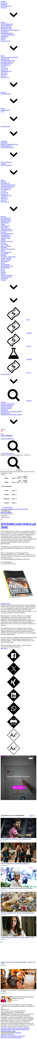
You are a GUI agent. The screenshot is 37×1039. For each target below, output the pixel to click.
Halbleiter (3, 239)
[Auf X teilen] (14, 675)
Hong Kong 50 (5, 77)
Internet (3, 250)
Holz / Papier (4, 244)
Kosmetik (3, 255)
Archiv (2, 111)
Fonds (28, 319)
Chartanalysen (4, 36)
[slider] (3, 518)
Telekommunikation (6, 277)
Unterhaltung (4, 278)
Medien (3, 108)
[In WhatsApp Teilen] (14, 714)
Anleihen (29, 333)
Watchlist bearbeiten (6, 408)
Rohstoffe (3, 272)
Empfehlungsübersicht (7, 33)
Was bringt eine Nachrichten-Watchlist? (11, 411)
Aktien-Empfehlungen (18, 1029)
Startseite (3, 1)
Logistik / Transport (6, 258)
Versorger (3, 280)
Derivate (29, 346)
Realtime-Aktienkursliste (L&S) (9, 144)
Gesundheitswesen (6, 236)
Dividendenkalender (6, 146)
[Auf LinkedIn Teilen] (14, 701)
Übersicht (3, 163)
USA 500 (3, 66)
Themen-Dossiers (5, 41)
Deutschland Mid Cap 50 (7, 62)
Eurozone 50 (4, 69)
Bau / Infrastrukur (5, 219)
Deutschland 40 (5, 59)
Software (3, 273)
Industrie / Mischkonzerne (8, 249)
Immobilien (4, 247)
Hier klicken (4, 648)
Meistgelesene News (6, 28)
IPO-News (4, 38)
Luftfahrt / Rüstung (6, 260)
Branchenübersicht (6, 93)
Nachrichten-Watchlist (7, 405)
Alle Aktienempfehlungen (8, 35)
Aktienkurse (4, 141)
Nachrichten (4, 3)
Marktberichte (4, 31)
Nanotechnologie (5, 264)
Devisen (29, 372)
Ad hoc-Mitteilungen (6, 25)
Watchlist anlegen (5, 413)
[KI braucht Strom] (17, 602)
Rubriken (3, 22)
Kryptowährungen (6, 374)
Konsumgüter (4, 253)
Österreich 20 (4, 74)
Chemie (3, 224)
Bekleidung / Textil (6, 221)
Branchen (3, 92)
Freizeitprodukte (5, 235)
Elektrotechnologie (6, 229)
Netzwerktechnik (5, 267)
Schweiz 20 (4, 72)
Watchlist (29, 400)
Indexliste (3, 181)
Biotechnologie (5, 222)
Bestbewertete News (6, 27)
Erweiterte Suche (5, 126)
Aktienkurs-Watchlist (6, 407)
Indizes (3, 55)
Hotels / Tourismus (6, 246)
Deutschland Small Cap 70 (8, 60)
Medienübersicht (5, 110)
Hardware (3, 243)
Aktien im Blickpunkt (6, 24)
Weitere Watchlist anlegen (8, 403)
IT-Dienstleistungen (6, 252)
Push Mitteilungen (5, 510)
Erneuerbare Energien (7, 230)
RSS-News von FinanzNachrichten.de (11, 1037)
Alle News (4, 7)
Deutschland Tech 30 (6, 63)
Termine (3, 39)
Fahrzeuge (3, 232)
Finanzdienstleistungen (7, 233)
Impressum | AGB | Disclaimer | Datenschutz (13, 1036)
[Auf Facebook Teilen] (14, 661)
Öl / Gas (3, 269)
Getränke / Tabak (5, 238)
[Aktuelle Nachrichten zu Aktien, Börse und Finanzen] (7, 438)
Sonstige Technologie (6, 275)
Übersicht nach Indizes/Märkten (9, 57)
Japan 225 (3, 76)
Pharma (3, 270)
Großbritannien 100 (6, 71)
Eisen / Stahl (4, 227)
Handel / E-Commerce (7, 241)
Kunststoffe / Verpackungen (8, 256)
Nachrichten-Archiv (10, 1031)
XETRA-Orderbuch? (6, 165)
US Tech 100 (4, 68)
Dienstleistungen (5, 226)
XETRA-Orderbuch (6, 162)
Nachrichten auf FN (6, 6)
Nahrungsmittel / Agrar (7, 266)
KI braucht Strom (5, 603)
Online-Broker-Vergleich (7, 147)
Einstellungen (4, 410)
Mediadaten (18, 1032)
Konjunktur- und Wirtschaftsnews (10, 30)
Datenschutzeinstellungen (7, 1032)
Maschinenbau (5, 261)
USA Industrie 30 (5, 65)
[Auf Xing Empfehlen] (14, 688)
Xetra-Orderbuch (13, 1028)
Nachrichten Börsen (6, 1029)
